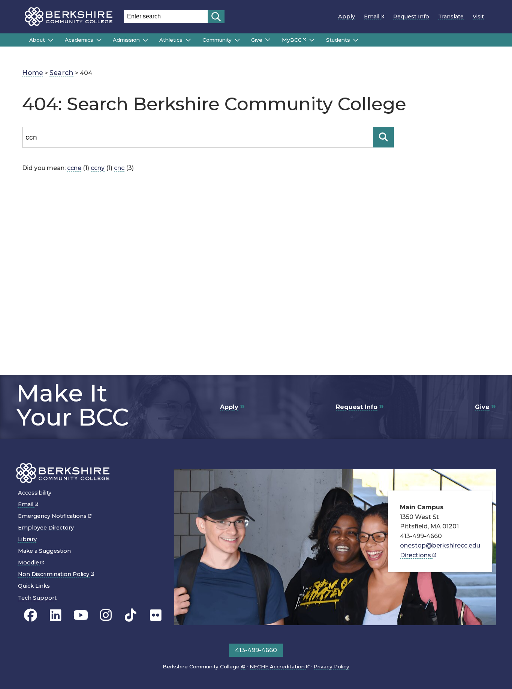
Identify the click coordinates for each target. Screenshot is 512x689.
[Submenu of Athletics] (188, 40)
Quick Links (34, 585)
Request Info (411, 16)
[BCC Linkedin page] (55, 615)
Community (217, 40)
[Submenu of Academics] (98, 40)
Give (256, 40)
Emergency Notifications (53, 516)
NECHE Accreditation (278, 666)
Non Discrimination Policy (54, 574)
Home (32, 73)
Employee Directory (46, 527)
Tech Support (37, 597)
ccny (98, 167)
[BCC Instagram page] (106, 615)
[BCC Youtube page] (80, 615)
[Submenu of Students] (355, 40)
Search (61, 73)
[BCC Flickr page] (156, 615)
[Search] (383, 137)
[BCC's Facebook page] (30, 615)
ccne (74, 167)
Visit (478, 16)
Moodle (29, 562)
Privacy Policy (331, 666)
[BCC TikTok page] (130, 615)
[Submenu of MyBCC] (311, 40)
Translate (451, 16)
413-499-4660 (256, 650)
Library (27, 539)
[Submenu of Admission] (145, 40)
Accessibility (34, 492)
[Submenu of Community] (237, 40)
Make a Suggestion (44, 551)
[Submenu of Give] (267, 40)
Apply (346, 16)
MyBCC (292, 40)
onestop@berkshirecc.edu (440, 545)
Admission (126, 40)
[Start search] (216, 16)
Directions (416, 555)
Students (338, 40)
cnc (119, 167)
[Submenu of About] (50, 40)
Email (372, 16)
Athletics (171, 40)
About (37, 40)
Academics (79, 40)
